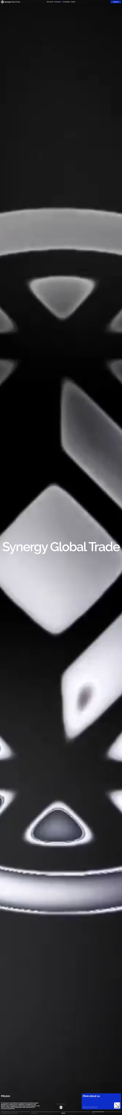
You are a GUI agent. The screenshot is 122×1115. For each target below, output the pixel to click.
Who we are (50, 1)
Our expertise (66, 1)
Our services (57, 1)
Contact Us (116, 2)
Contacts (73, 1)
